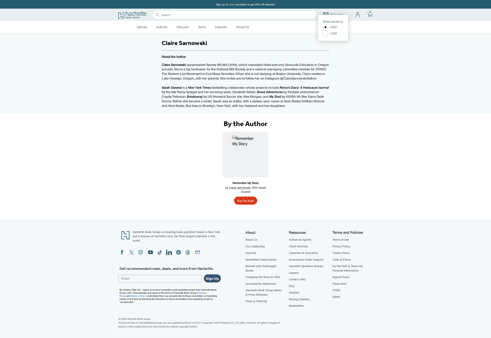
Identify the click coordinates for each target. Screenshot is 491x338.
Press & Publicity (256, 301)
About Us (242, 27)
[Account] (357, 14)
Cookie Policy (341, 253)
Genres (142, 27)
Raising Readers (299, 299)
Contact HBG (297, 279)
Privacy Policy (341, 246)
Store (202, 27)
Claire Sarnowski (239, 187)
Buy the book (245, 201)
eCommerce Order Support (306, 259)
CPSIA (336, 290)
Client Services (298, 246)
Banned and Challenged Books (261, 268)
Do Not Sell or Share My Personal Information (347, 268)
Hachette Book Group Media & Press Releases (264, 292)
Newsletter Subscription (261, 259)
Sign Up (212, 278)
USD (333, 27)
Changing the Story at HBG (263, 277)
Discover (183, 27)
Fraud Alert (339, 283)
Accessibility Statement (261, 283)
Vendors (294, 292)
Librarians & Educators (303, 253)
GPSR (336, 297)
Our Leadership (255, 246)
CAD (333, 33)
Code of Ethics (341, 259)
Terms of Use (340, 239)
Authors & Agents (300, 239)
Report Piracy (341, 277)
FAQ (291, 286)
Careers (294, 273)
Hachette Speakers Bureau (306, 266)
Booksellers (296, 306)
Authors (161, 27)
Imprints (221, 27)
